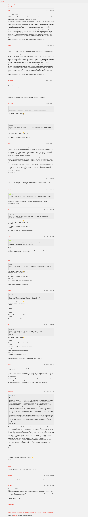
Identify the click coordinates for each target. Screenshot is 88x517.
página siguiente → (12, 504)
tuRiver (2, 1)
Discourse (15, 515)
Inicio (9, 512)
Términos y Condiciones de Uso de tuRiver (32, 512)
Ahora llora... (13, 4)
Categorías (14, 512)
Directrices (19, 512)
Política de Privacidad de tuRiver (48, 512)
